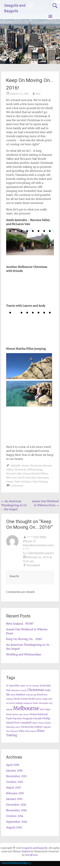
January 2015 (14, 799)
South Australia (27, 477)
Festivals (29, 695)
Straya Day (27, 726)
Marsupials (43, 703)
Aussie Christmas (31, 465)
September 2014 (16, 821)
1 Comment (16, 485)
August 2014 (14, 827)
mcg (50, 703)
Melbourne (26, 708)
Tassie (10, 481)
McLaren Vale (14, 473)
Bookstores (15, 690)
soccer (17, 727)
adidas (23, 686)
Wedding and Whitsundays (23, 654)
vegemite (47, 727)
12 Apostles (13, 685)
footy (45, 695)
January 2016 (14, 770)
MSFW (42, 709)
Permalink (33, 565)
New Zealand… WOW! (19, 623)
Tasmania (42, 477)
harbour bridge (41, 699)
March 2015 (13, 787)
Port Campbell (23, 722)
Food (40, 694)
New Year (11, 477)
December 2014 (16, 804)
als (30, 686)
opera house (24, 714)
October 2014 (14, 816)
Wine (22, 731)
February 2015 (15, 793)
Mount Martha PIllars (35, 473)
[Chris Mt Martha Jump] (29, 394)
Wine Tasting (40, 481)
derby (12, 695)
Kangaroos (28, 703)
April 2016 (12, 764)
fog (35, 695)
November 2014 (16, 810)
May (38, 93)
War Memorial (12, 731)
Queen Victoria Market (41, 723)
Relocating (10, 727)
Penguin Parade (32, 718)
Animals (35, 686)
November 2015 (16, 776)
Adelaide (15, 465)
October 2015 (14, 782)
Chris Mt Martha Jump (16, 863)
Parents (17, 718)
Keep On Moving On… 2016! (24, 639)
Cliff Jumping (34, 469)
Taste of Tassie (23, 481)
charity (24, 690)
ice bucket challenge (14, 703)
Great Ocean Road (23, 698)
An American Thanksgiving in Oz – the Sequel (14, 505)
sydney (38, 726)
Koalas (35, 703)
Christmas (20, 469)
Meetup (9, 709)
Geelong (9, 699)
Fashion (20, 694)
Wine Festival (30, 731)
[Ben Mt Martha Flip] (29, 366)
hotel (50, 699)
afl (27, 686)
